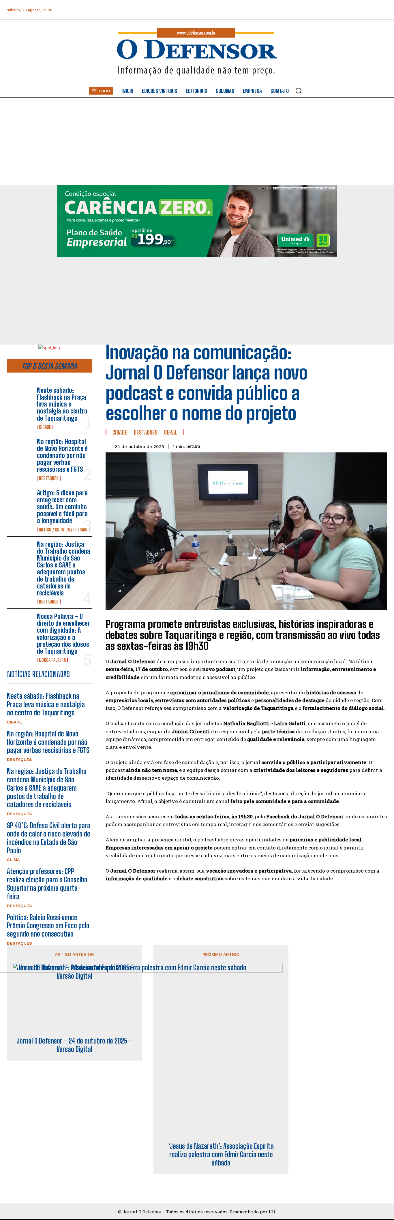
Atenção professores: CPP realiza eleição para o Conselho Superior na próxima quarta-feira (47, 883)
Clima (13, 860)
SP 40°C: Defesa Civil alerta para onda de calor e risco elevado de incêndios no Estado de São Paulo (48, 837)
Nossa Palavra (52, 660)
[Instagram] (330, 10)
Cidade (45, 427)
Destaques (49, 478)
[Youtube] (369, 10)
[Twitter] (356, 10)
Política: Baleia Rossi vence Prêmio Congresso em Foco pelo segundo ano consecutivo (48, 925)
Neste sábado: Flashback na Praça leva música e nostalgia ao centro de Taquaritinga (62, 404)
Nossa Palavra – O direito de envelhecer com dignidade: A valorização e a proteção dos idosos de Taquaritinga (63, 633)
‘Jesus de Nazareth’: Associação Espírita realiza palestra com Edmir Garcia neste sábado (221, 1154)
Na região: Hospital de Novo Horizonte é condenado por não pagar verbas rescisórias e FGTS (62, 455)
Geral (170, 432)
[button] (298, 90)
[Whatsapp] (343, 10)
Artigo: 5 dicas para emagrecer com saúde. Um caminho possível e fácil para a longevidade (62, 507)
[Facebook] (317, 10)
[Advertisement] (197, 141)
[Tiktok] (382, 10)
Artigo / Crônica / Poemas (63, 529)
